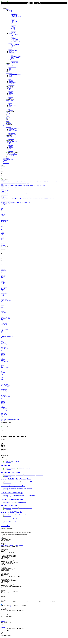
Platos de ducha (14, 40)
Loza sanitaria (11, 52)
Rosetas (12, 37)
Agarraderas (13, 13)
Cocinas (7, 64)
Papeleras (13, 32)
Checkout (3, 627)
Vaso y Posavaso (14, 29)
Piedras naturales (12, 82)
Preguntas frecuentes (18, 545)
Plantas (9, 98)
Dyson (7, 121)
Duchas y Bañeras (15, 44)
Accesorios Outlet (12, 134)
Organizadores (14, 21)
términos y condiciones (8, 606)
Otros (12, 22)
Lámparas (10, 93)
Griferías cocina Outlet (13, 137)
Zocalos (10, 77)
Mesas (9, 94)
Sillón (9, 89)
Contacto (5, 161)
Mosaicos (10, 76)
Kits (9, 70)
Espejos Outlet (11, 133)
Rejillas (12, 35)
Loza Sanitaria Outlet (12, 130)
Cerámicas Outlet (12, 155)
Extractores (13, 31)
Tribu (7, 118)
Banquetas (10, 91)
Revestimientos (9, 73)
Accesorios (10, 10)
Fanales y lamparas (12, 105)
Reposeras (10, 107)
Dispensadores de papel (16, 16)
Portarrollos (13, 25)
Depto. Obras (6, 158)
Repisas (12, 26)
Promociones (6, 163)
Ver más (2, 529)
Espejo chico (14, 17)
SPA (7, 112)
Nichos (12, 20)
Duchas (10, 33)
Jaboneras (13, 19)
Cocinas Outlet (9, 136)
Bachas (10, 49)
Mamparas (13, 38)
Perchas (12, 23)
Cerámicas (10, 80)
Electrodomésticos (12, 67)
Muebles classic (14, 61)
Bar (9, 109)
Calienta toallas (14, 14)
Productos (3, 420)
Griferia (10, 43)
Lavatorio (13, 45)
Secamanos (13, 27)
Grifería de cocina (12, 65)
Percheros (10, 97)
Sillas (9, 88)
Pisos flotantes (11, 83)
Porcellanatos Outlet (12, 154)
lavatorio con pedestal (15, 57)
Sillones (10, 103)
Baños (7, 9)
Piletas (9, 69)
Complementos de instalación (14, 74)
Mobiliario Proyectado (8, 159)
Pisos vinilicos (11, 85)
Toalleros (13, 28)
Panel (9, 79)
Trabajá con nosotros (9, 545)
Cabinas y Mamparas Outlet (14, 131)
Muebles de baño (12, 59)
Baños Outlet (8, 127)
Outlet (4, 125)
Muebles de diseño (10, 87)
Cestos (9, 68)
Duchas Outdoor (14, 34)
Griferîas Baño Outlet (13, 129)
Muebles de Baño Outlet (13, 128)
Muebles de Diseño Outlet (11, 141)
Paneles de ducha (14, 39)
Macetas (10, 101)
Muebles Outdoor (9, 100)
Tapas (12, 58)
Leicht (7, 116)
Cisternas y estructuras (16, 56)
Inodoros (13, 53)
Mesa (9, 106)
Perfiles (10, 75)
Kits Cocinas (11, 139)
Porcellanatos (11, 81)
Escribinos (3, 545)
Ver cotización (4, 621)
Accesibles (13, 11)
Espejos (10, 51)
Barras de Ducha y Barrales (17, 41)
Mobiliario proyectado (5, 414)
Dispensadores (14, 15)
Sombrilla (10, 110)
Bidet (12, 46)
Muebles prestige (14, 62)
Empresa (5, 160)
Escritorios (10, 92)
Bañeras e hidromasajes (13, 50)
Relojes (10, 95)
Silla (9, 104)
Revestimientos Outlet (10, 153)
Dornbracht (8, 123)
